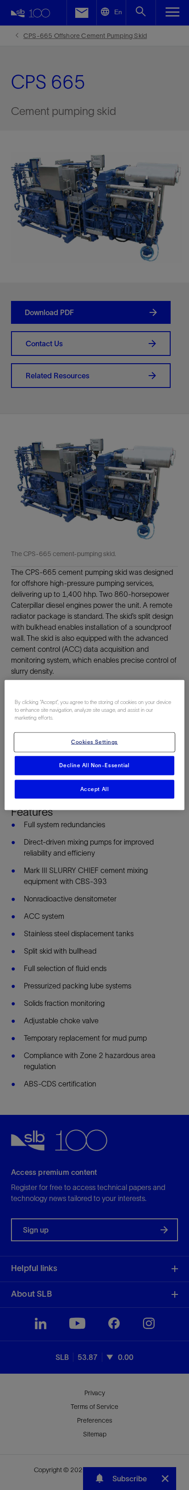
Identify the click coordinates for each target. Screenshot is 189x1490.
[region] (94, 745)
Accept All (94, 788)
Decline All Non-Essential (94, 765)
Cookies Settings (94, 741)
